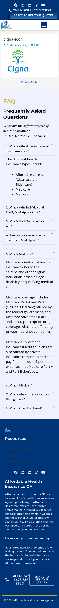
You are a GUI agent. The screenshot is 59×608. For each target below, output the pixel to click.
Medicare (12, 455)
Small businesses (17, 462)
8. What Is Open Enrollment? (24, 408)
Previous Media (29, 82)
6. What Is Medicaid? (19, 385)
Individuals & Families (19, 449)
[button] (44, 25)
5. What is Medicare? (19, 254)
